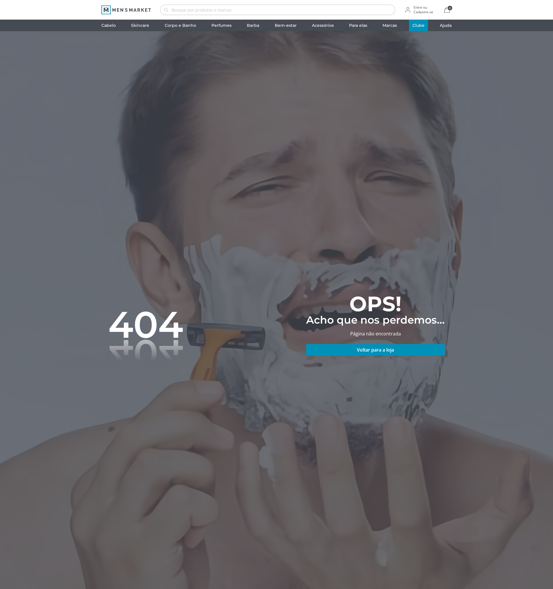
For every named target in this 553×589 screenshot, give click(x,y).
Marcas (389, 25)
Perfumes (221, 25)
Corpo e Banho (180, 25)
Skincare (140, 25)
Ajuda (446, 25)
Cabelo (108, 25)
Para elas (358, 25)
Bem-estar (286, 25)
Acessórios (323, 25)
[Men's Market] (126, 10)
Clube (418, 25)
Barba (253, 25)
